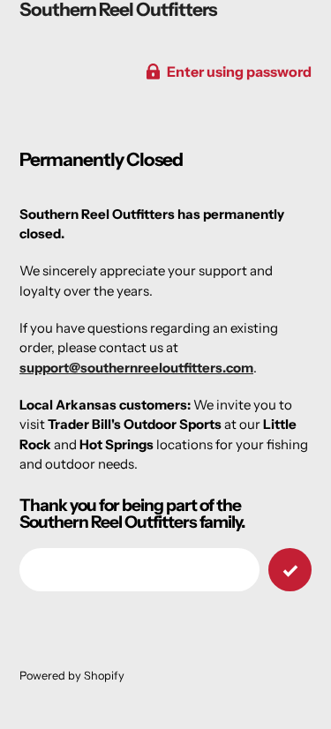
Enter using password (239, 71)
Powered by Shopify (71, 675)
